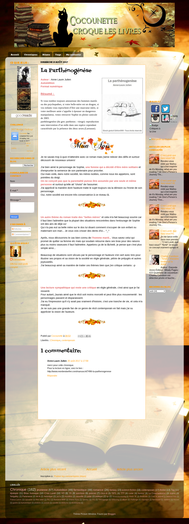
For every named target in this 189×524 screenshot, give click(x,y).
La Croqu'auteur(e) (157, 493)
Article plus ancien (130, 469)
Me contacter (73, 54)
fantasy (113, 490)
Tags (58, 54)
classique (145, 500)
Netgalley (14, 496)
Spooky (85, 500)
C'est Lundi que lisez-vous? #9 (168, 156)
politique (99, 496)
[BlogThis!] (81, 336)
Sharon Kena (74, 500)
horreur (141, 493)
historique (48, 496)
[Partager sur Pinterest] (89, 336)
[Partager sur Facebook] (87, 336)
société (55, 503)
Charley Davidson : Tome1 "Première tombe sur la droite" (170, 260)
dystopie (14, 493)
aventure (80, 493)
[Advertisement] (92, 443)
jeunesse (42, 489)
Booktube (144, 496)
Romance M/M (59, 500)
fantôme (167, 500)
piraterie (37, 503)
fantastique (80, 489)
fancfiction (156, 500)
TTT (122, 493)
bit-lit (38, 496)
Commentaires (21, 234)
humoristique (26, 503)
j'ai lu (58, 496)
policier (92, 493)
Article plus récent (53, 469)
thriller (163, 490)
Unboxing (115, 500)
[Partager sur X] (84, 336)
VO (62, 493)
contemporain (68, 340)
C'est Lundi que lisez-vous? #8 (168, 207)
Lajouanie (28, 500)
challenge (134, 500)
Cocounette (23, 133)
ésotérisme (76, 503)
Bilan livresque (31, 493)
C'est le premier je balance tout (163, 496)
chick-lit (103, 493)
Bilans (46, 54)
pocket (46, 503)
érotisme (64, 503)
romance (98, 489)
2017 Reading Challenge (22, 129)
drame (173, 493)
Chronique (55, 340)
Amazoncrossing (119, 496)
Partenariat (27, 496)
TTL (93, 500)
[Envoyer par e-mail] (79, 336)
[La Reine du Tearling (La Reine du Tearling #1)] (24, 109)
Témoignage (103, 500)
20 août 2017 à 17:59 (78, 361)
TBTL (114, 493)
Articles (17, 229)
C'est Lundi (50, 493)
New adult (40, 500)
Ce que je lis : (19, 63)
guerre (15, 503)
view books (30, 151)
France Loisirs (15, 500)
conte (131, 493)
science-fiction (129, 490)
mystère (68, 496)
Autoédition (60, 489)
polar (89, 496)
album (124, 500)
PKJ (48, 500)
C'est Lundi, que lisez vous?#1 (169, 232)
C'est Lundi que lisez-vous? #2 (168, 181)
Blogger (111, 514)
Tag (173, 490)
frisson (176, 500)
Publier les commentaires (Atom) (70, 476)
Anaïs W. (133, 496)
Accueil (15, 54)
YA (70, 493)
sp (107, 496)
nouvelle (79, 496)
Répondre (52, 375)
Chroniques (30, 54)
